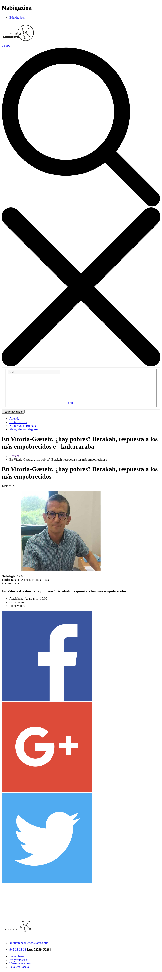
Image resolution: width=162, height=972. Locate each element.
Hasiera (14, 456)
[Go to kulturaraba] (18, 42)
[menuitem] (14, 418)
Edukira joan (17, 17)
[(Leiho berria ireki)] (47, 700)
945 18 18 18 (17, 949)
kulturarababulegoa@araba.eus (28, 942)
